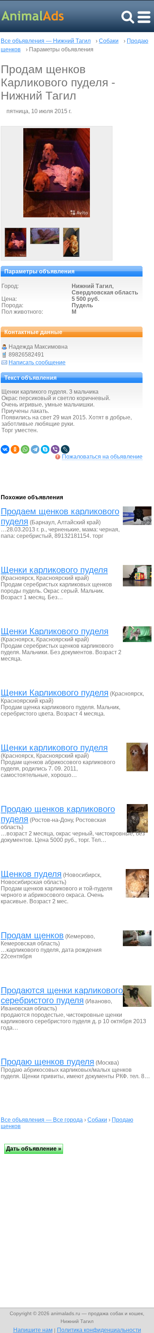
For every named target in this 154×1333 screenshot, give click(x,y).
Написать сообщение (37, 362)
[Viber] (55, 449)
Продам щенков (32, 935)
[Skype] (45, 449)
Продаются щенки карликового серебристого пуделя (62, 995)
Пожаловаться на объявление (102, 457)
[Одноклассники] (15, 449)
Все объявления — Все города (42, 1120)
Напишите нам (33, 1330)
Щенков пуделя (31, 874)
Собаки (109, 41)
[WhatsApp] (25, 449)
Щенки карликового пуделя (54, 570)
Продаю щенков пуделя (47, 1061)
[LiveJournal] (65, 449)
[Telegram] (35, 449)
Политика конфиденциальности (99, 1330)
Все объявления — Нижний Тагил (46, 41)
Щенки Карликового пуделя (55, 631)
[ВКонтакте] (5, 449)
